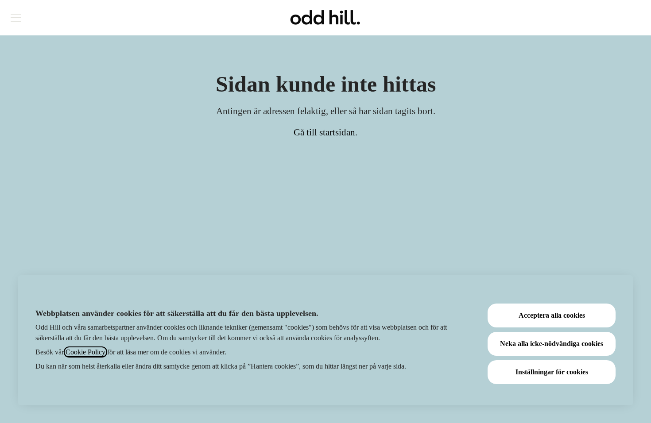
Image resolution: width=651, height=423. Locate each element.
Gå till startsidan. (325, 132)
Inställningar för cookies (551, 372)
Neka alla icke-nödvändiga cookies (551, 343)
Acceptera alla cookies (552, 315)
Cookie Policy (85, 352)
